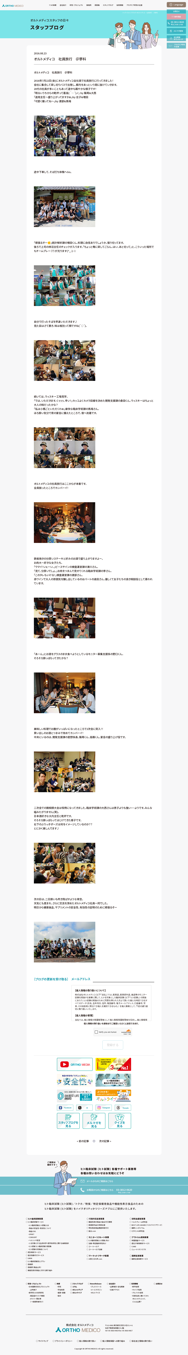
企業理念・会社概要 (117, 1286)
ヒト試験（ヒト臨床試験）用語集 (40, 1246)
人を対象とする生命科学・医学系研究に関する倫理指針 (49, 1243)
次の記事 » (105, 1141)
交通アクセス (114, 1289)
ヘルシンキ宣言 (34, 1240)
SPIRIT (31, 1234)
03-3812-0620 (124, 1189)
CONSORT (33, 1237)
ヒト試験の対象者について (38, 1249)
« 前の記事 (83, 1141)
